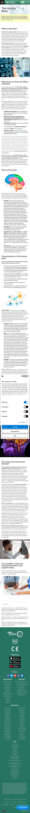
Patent (14, 750)
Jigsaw (22, 722)
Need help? (24, 807)
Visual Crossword (7, 724)
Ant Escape (7, 718)
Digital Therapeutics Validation (21, 681)
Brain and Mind (7, 683)
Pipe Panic (7, 712)
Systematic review (22, 693)
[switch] (26, 407)
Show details (21, 422)
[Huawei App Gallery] (15, 666)
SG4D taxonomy (21, 695)
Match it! (8, 725)
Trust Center (15, 807)
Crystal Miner (7, 713)
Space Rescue (8, 727)
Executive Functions (7, 696)
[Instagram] (18, 675)
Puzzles (22, 710)
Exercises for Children (15, 756)
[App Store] (15, 658)
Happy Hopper (22, 707)
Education (15, 748)
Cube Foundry (22, 719)
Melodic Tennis (7, 731)
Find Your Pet (8, 734)
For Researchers (14, 747)
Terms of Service (7, 799)
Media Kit (15, 802)
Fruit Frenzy (7, 710)
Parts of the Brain (7, 684)
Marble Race (7, 730)
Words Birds (22, 737)
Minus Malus (22, 727)
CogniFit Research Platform (7, 20)
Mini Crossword (7, 709)
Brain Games (15, 767)
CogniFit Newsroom (8, 802)
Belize (4, 810)
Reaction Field (22, 736)
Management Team (22, 799)
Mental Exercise (14, 769)
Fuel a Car (22, 724)
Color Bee (22, 715)
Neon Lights (7, 721)
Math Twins (22, 725)
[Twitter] (11, 675)
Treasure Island (7, 719)
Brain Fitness (7, 689)
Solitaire (7, 715)
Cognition (8, 690)
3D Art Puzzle (8, 739)
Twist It (22, 733)
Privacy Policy (14, 799)
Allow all (15, 427)
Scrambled (7, 733)
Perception (7, 701)
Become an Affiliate (22, 802)
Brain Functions (7, 695)
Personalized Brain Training (15, 766)
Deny (15, 435)
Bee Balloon (22, 716)
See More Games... (22, 739)
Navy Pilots (21, 686)
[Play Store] (15, 662)
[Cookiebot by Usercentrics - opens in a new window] (21, 376)
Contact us (12, 804)
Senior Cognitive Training (21, 690)
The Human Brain (7, 681)
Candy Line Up (22, 709)
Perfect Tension (22, 730)
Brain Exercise (15, 758)
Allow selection (15, 431)
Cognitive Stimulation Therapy (14, 763)
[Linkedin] (22, 675)
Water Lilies (22, 734)
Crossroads (22, 718)
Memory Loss (8, 692)
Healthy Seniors (21, 689)
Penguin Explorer (22, 712)
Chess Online (7, 707)
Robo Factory (8, 716)
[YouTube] (15, 675)
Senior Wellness (21, 687)
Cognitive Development (15, 757)
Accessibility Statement (23, 804)
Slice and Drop (22, 731)
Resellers (15, 754)
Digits (22, 713)
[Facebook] (8, 675)
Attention (8, 702)
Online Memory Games (15, 770)
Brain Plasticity (7, 687)
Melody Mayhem (7, 736)
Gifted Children (15, 775)
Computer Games (21, 683)
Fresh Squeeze (22, 721)
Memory (7, 699)
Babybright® (15, 753)
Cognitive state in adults (21, 692)
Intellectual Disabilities (8, 693)
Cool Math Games (15, 772)
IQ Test (14, 778)
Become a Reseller (5, 804)
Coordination (8, 698)
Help (17, 804)
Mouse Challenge (22, 728)
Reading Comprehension (15, 773)
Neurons (8, 686)
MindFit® (15, 751)
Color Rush (7, 737)
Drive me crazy (7, 722)
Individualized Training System (15, 760)
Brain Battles (15, 776)
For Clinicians (15, 745)
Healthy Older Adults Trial (21, 684)
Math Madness (7, 728)
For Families (15, 744)
